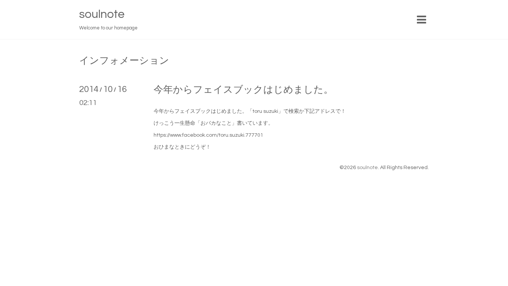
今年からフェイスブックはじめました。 (243, 90)
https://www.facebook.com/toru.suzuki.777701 (208, 135)
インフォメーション (124, 61)
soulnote (102, 14)
